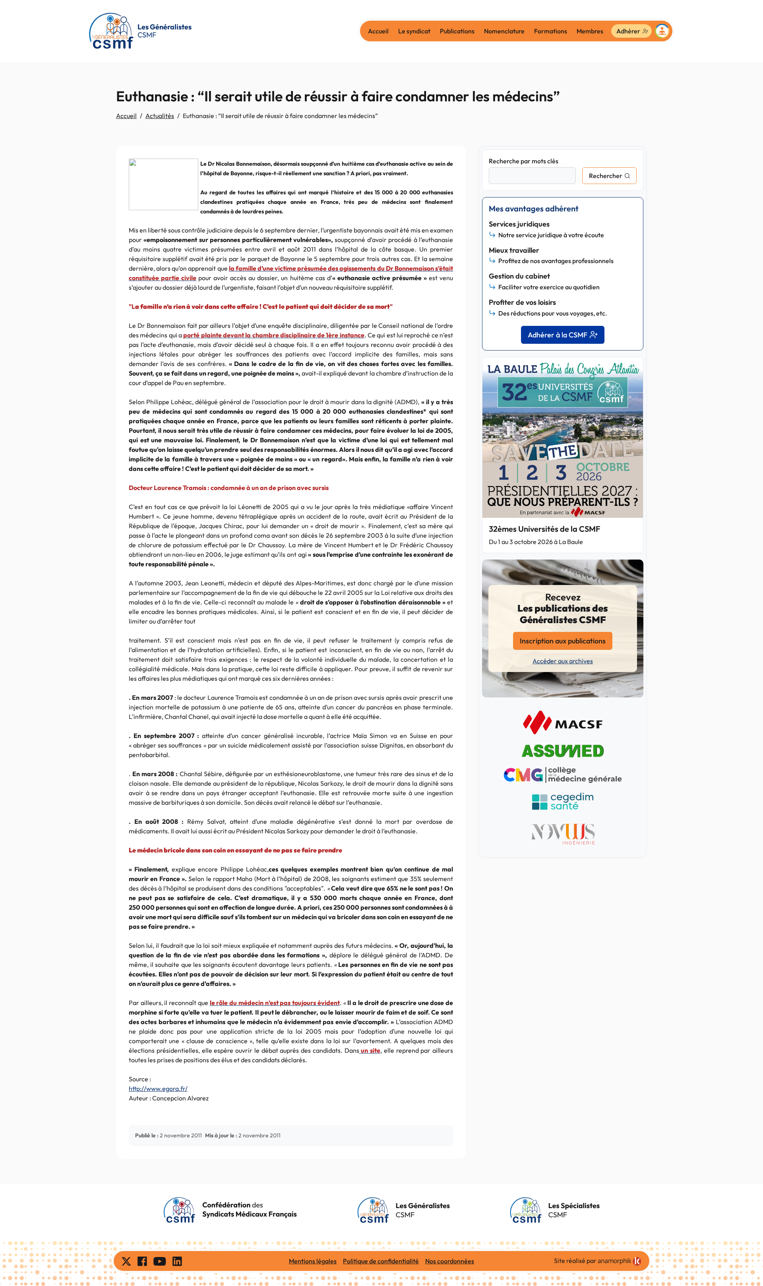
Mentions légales (313, 1261)
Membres (590, 31)
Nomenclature (504, 31)
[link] (619, 1261)
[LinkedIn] (177, 1261)
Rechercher (605, 176)
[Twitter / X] (126, 1261)
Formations (550, 31)
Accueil (378, 31)
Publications (457, 31)
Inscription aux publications (563, 640)
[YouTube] (159, 1261)
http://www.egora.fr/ (158, 1088)
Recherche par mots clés (523, 161)
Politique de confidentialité (381, 1261)
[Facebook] (142, 1261)
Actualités (159, 116)
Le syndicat (414, 31)
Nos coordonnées (449, 1261)
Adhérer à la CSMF (557, 334)
